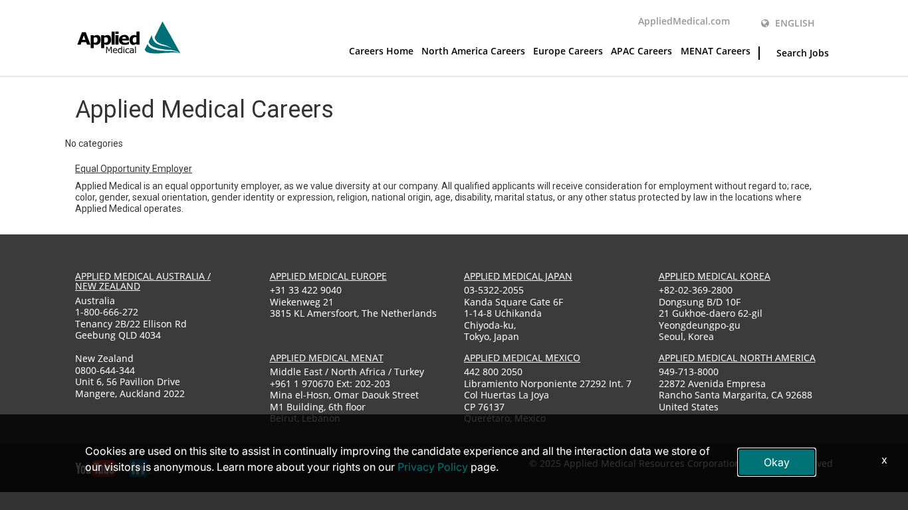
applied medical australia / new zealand (143, 281)
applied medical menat (327, 357)
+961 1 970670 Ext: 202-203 (330, 383)
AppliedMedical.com (684, 21)
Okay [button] (777, 462)
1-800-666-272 (106, 311)
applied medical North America (737, 357)
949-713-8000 (689, 371)
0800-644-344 (105, 370)
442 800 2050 (493, 371)
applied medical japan (518, 276)
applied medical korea (714, 276)
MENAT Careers (715, 50)
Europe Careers (568, 50)
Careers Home (381, 50)
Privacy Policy (432, 466)
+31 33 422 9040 (306, 290)
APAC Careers (641, 50)
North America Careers (473, 50)
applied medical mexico (522, 357)
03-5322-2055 (494, 290)
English (793, 23)
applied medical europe (328, 276)
